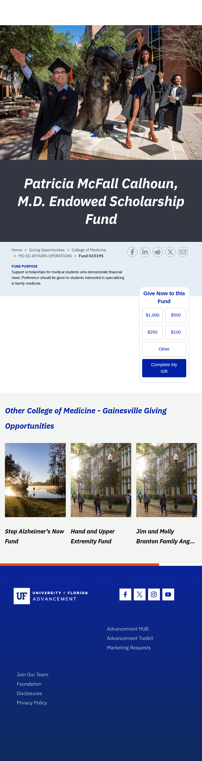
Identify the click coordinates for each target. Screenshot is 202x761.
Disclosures (29, 693)
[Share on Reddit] (158, 255)
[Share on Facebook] (133, 255)
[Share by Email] (184, 255)
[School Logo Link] (54, 596)
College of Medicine (89, 249)
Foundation (29, 683)
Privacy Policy (32, 702)
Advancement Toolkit (130, 638)
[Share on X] (171, 255)
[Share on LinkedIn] (146, 255)
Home (17, 249)
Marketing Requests (129, 647)
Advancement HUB (128, 628)
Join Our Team (33, 674)
